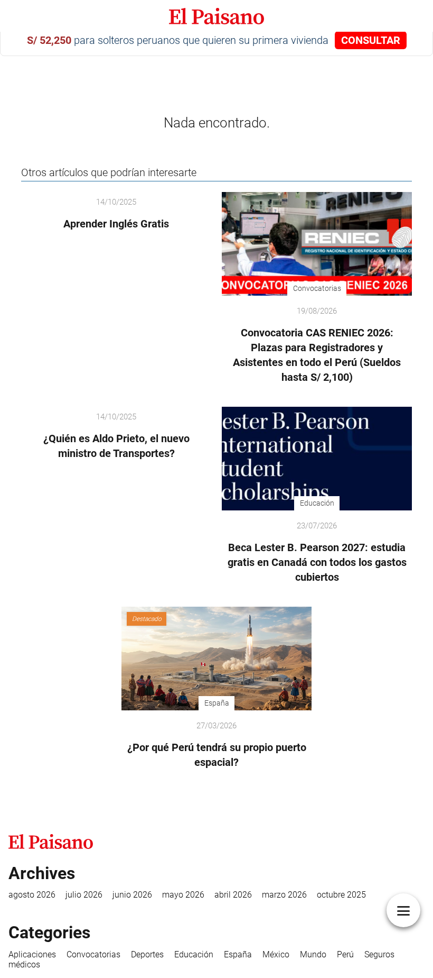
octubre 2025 (341, 895)
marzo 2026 (284, 895)
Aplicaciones (32, 954)
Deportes (147, 954)
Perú (345, 954)
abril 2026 (233, 895)
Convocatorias (93, 954)
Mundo (313, 954)
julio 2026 (83, 895)
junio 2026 (132, 895)
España (238, 954)
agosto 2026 (31, 895)
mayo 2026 (183, 895)
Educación (193, 954)
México (275, 954)
